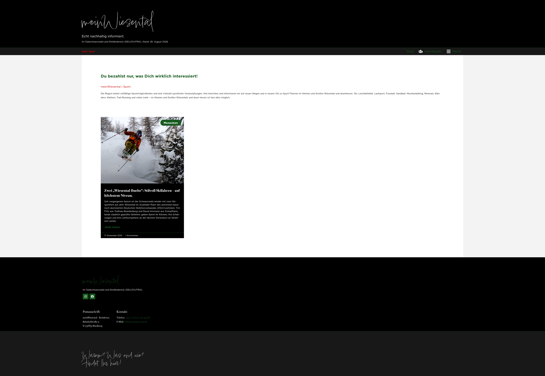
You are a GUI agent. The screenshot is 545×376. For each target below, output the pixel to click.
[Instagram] (85, 296)
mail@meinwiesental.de (135, 321)
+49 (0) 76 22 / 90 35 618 (137, 317)
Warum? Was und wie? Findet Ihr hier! (113, 360)
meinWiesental (118, 23)
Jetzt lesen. (112, 226)
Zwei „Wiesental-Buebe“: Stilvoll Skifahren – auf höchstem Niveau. (142, 192)
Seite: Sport (88, 51)
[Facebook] (92, 296)
